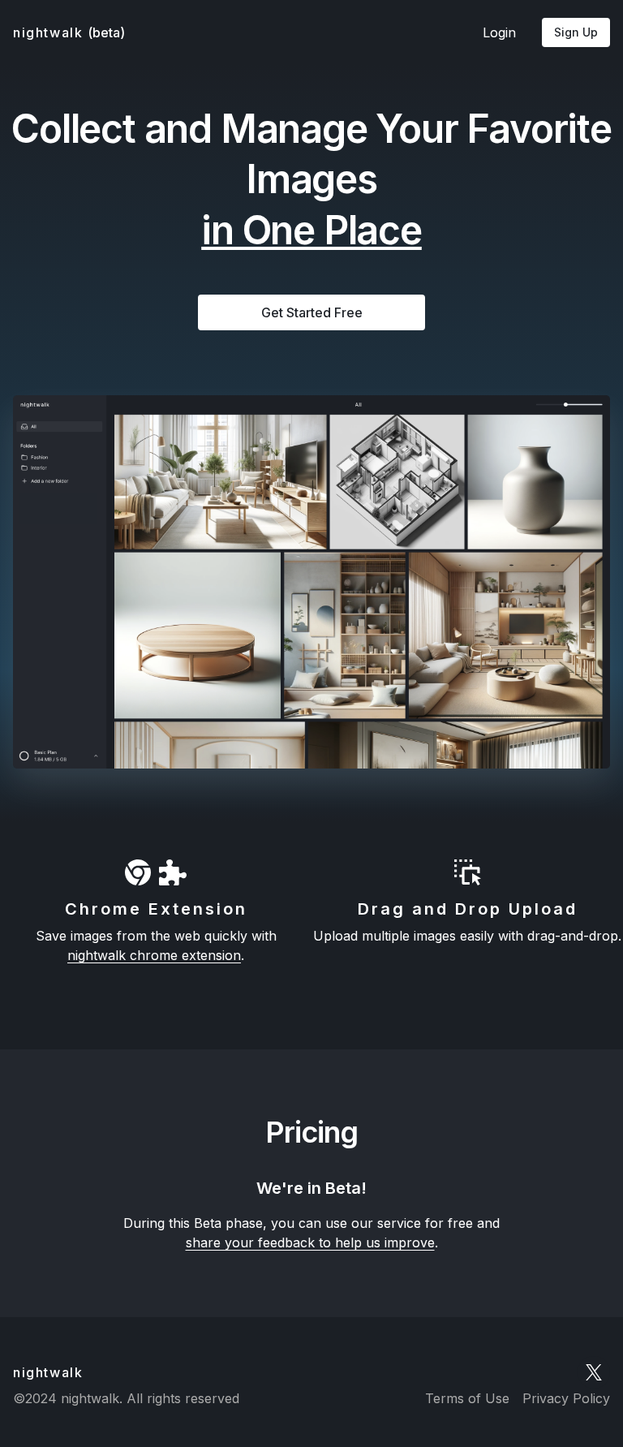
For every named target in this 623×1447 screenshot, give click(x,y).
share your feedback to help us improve (310, 1242)
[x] (594, 1372)
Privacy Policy (566, 1398)
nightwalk (69, 32)
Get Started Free (312, 312)
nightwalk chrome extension (154, 955)
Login (499, 32)
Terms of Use (467, 1398)
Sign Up (576, 32)
